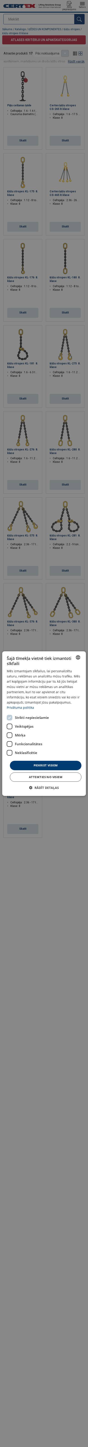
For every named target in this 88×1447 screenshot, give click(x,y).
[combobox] (78, 657)
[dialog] (44, 723)
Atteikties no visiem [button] (45, 777)
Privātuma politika (20, 707)
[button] (44, 787)
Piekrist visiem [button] (46, 765)
